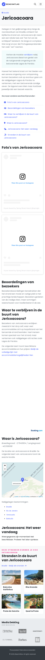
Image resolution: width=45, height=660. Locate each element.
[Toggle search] (35, 4)
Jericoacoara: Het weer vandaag (22, 129)
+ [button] (5, 465)
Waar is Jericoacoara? (16, 123)
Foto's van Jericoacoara (18, 102)
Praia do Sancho (11, 611)
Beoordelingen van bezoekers (21, 108)
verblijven (28, 54)
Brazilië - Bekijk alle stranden (13, 566)
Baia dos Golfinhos (8, 588)
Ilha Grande (31, 587)
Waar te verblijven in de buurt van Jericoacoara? (21, 115)
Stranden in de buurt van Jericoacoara (17, 136)
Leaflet (16, 496)
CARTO (40, 496)
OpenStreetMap (25, 496)
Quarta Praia (32, 611)
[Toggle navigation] (40, 4)
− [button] (5, 468)
